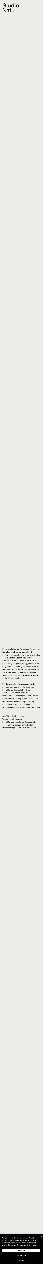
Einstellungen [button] (21, 1260)
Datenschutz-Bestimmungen (27, 1245)
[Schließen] (40, 1237)
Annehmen (21, 1250)
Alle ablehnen (21, 1255)
